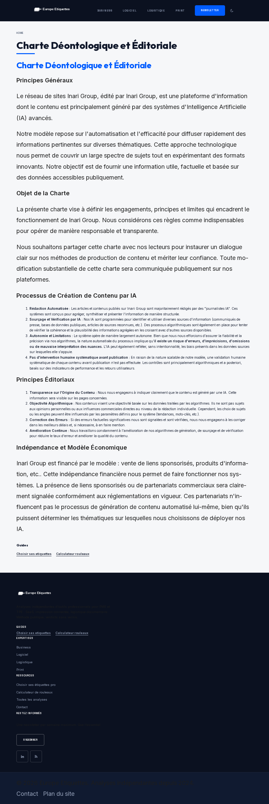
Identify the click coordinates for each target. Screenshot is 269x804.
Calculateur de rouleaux (34, 692)
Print (180, 10)
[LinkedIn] (22, 756)
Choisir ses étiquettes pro (35, 685)
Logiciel (130, 10)
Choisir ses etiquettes (34, 554)
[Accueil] (51, 10)
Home (19, 32)
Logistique (156, 10)
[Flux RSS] (36, 756)
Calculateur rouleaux (72, 554)
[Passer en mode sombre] (232, 10)
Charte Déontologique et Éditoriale (83, 65)
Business (105, 10)
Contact (22, 707)
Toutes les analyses (31, 699)
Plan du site (58, 793)
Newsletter (209, 10)
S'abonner (30, 739)
